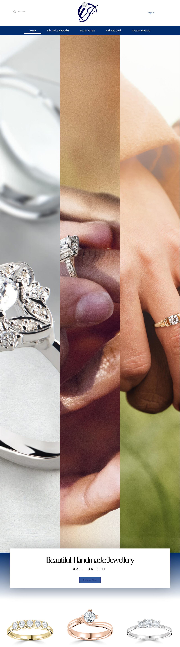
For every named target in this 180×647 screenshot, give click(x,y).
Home (33, 30)
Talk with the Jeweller (58, 30)
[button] (90, 580)
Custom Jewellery (141, 30)
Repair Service (87, 30)
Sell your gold (113, 30)
